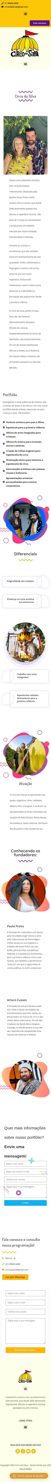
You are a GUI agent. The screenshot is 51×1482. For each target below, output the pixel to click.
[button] (25, 13)
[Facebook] (17, 1451)
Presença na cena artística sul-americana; (20, 600)
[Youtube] (28, 1451)
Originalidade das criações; (20, 581)
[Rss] (33, 1451)
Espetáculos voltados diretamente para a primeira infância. (27, 698)
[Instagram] (23, 1451)
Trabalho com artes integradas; (27, 676)
